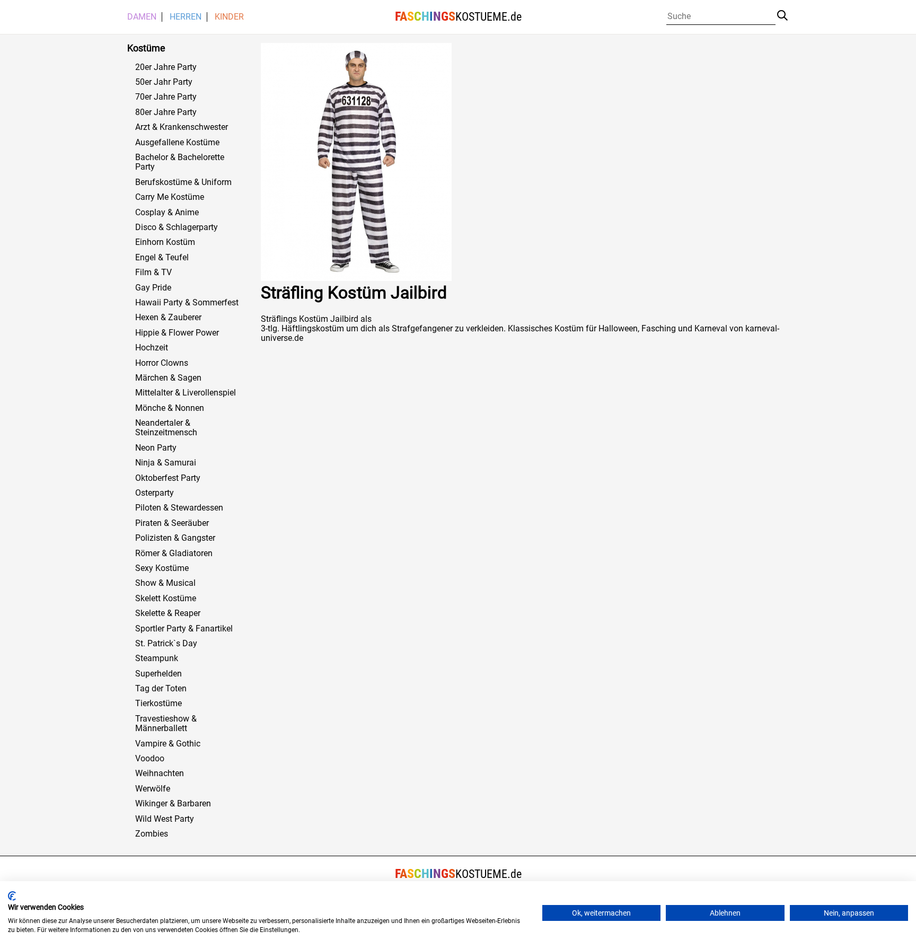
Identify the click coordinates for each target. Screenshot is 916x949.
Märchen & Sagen (168, 378)
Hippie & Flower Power (177, 333)
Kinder (229, 17)
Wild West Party (164, 819)
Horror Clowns (161, 363)
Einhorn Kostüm (165, 242)
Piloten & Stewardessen (179, 508)
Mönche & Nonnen (169, 408)
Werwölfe (152, 789)
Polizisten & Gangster (175, 538)
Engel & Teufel (162, 257)
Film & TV (153, 272)
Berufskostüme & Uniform (183, 182)
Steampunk (156, 658)
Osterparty (154, 493)
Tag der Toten (161, 688)
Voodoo (149, 758)
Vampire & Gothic (167, 744)
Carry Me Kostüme (169, 197)
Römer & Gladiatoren (174, 553)
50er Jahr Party (163, 82)
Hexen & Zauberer (168, 317)
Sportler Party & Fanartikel (184, 629)
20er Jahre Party (166, 67)
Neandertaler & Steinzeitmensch (166, 427)
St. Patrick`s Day (166, 643)
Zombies (151, 834)
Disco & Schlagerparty (176, 227)
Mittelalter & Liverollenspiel (185, 393)
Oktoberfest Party (167, 478)
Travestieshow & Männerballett (166, 723)
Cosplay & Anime (167, 212)
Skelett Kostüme (165, 598)
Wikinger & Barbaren (173, 804)
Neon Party (156, 448)
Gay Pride (153, 288)
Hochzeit (151, 348)
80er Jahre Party (166, 112)
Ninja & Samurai (165, 463)
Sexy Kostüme (162, 568)
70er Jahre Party (166, 97)
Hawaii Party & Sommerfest (187, 302)
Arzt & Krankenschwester (181, 127)
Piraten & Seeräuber (172, 523)
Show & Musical (165, 583)
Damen (141, 17)
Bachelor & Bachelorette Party (179, 162)
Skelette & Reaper (167, 613)
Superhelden (158, 674)
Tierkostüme (158, 703)
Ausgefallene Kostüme (177, 142)
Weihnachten (159, 773)
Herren (185, 17)
